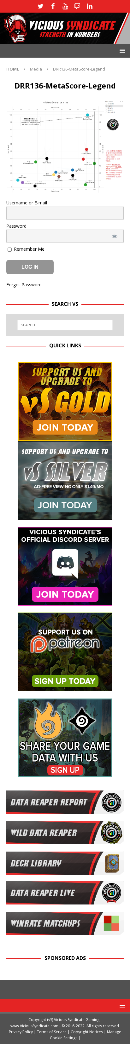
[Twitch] (77, 6)
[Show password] (115, 236)
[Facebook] (52, 6)
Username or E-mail (26, 203)
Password (16, 226)
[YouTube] (65, 6)
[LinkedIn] (89, 6)
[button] (121, 50)
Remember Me (28, 249)
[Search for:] (65, 325)
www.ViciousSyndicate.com (34, 1026)
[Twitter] (40, 6)
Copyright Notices (87, 1032)
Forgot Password (24, 285)
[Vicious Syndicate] (65, 40)
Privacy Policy (21, 1032)
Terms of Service (52, 1032)
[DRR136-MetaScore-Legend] (65, 189)
